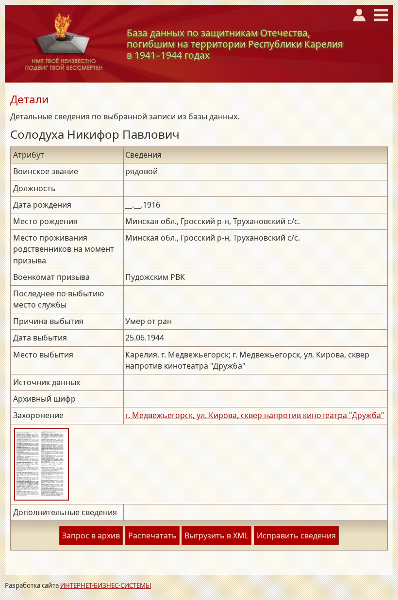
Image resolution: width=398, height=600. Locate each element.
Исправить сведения (296, 535)
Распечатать (152, 535)
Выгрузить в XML (216, 535)
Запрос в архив (91, 535)
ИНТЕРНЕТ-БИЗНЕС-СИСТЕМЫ (105, 585)
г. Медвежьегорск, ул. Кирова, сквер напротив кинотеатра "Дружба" (254, 415)
